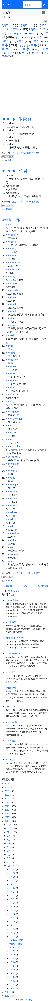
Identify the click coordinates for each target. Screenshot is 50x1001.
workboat (11, 304)
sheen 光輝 (11, 687)
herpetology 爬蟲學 (15, 637)
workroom (11, 505)
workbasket (12, 283)
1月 (9, 865)
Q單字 (21, 45)
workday (10, 324)
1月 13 (12, 932)
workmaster (12, 463)
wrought (10, 560)
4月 (9, 854)
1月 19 (12, 910)
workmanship (13, 456)
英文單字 (8, 12)
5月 (9, 850)
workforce (11, 380)
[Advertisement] (25, 87)
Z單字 (7, 56)
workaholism (13, 262)
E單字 (33, 29)
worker (9, 345)
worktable (11, 540)
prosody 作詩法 (13, 653)
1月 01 (12, 988)
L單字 (38, 37)
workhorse (11, 387)
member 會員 (14, 171)
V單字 (11, 52)
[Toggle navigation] (43, 12)
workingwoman (14, 418)
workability (12, 234)
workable (11, 241)
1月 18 (12, 914)
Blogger (30, 999)
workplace (11, 498)
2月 (9, 862)
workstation (12, 533)
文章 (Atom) (13, 591)
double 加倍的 (12, 600)
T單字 (25, 49)
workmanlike (13, 446)
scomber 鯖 (11, 722)
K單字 (28, 37)
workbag (10, 276)
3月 (9, 858)
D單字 (14, 29)
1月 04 (12, 977)
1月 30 (12, 873)
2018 (7, 806)
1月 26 (12, 888)
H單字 (32, 33)
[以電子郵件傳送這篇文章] (2, 156)
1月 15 (12, 925)
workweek (11, 547)
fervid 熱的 (11, 740)
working (10, 401)
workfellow (12, 359)
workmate (11, 470)
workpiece (11, 491)
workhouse (12, 394)
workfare (10, 352)
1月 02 (12, 984)
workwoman (12, 554)
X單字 (38, 53)
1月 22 (12, 899)
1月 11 (12, 951)
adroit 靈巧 (11, 622)
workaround (12, 269)
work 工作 (11, 219)
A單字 (6, 25)
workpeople (12, 484)
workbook (11, 311)
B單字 (25, 25)
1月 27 (12, 884)
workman (11, 439)
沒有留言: (36, 152)
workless (10, 425)
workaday (11, 248)
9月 (9, 835)
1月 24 (12, 891)
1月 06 (12, 969)
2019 (7, 802)
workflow (11, 366)
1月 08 (12, 962)
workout (10, 477)
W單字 (25, 52)
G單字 (18, 33)
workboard (11, 297)
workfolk (10, 373)
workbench (12, 290)
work (8, 224)
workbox (10, 318)
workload (11, 432)
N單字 (20, 41)
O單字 (35, 41)
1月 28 (12, 880)
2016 (7, 813)
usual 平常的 (12, 672)
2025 (7, 787)
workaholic (12, 255)
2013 (7, 992)
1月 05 (12, 973)
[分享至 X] (7, 156)
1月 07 (12, 965)
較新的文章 (7, 585)
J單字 (17, 37)
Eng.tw (7, 4)
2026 (7, 783)
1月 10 (12, 954)
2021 (7, 798)
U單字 (44, 49)
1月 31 (12, 869)
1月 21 (12, 903)
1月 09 (12, 958)
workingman (12, 411)
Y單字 (46, 53)
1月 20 (12, 906)
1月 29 (12, 876)
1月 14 (12, 929)
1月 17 (12, 917)
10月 (9, 832)
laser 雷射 (10, 706)
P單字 (9, 160)
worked (10, 335)
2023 (7, 791)
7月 (9, 843)
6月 (9, 847)
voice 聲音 (10, 759)
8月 (9, 839)
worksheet (11, 512)
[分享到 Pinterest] (12, 156)
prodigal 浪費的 (16, 118)
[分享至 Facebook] (10, 156)
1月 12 (12, 936)
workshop (11, 519)
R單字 (32, 45)
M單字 (5, 41)
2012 (7, 995)
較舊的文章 (43, 585)
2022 (7, 794)
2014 (7, 821)
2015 (7, 817)
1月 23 (12, 895)
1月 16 (12, 921)
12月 (9, 824)
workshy (10, 526)
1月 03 (12, 980)
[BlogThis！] (5, 156)
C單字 (43, 25)
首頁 (25, 585)
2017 (7, 809)
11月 (9, 828)
